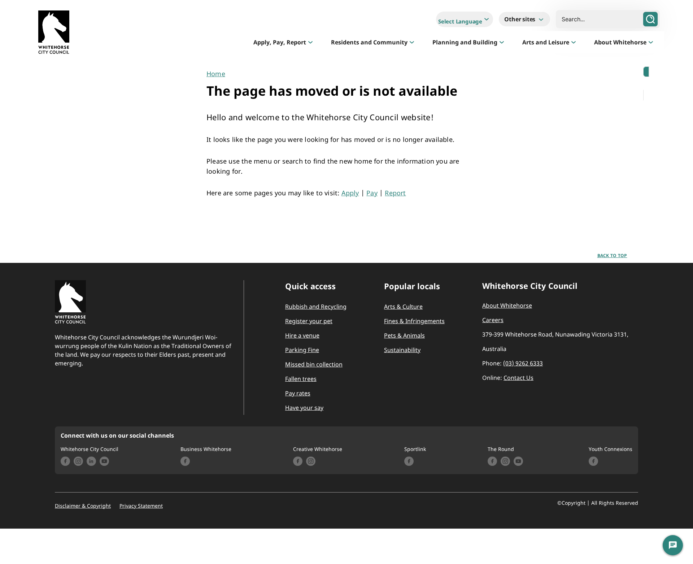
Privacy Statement (141, 506)
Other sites (520, 19)
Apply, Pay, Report (279, 42)
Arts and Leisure (545, 42)
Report (395, 192)
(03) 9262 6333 (523, 363)
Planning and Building (464, 42)
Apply (350, 192)
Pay (372, 192)
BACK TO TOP (612, 255)
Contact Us (518, 378)
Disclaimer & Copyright (83, 506)
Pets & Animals (404, 335)
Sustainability (402, 350)
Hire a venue (302, 335)
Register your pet (308, 321)
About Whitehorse (620, 42)
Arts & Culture (403, 307)
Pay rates (297, 393)
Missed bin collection (314, 364)
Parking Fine (302, 350)
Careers (493, 320)
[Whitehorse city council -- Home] (53, 33)
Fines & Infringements (414, 321)
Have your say (304, 408)
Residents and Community (369, 42)
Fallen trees (301, 379)
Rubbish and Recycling (315, 307)
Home (215, 73)
